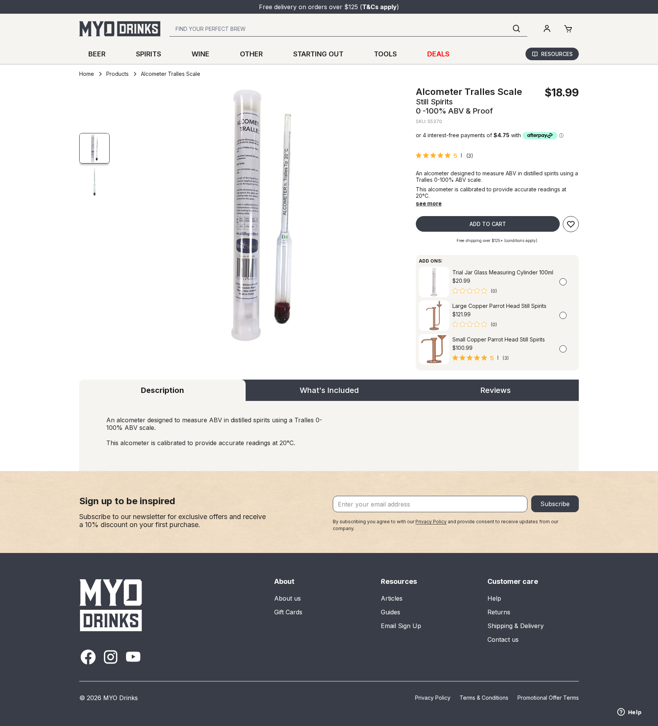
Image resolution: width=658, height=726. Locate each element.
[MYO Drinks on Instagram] (111, 657)
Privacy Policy (431, 521)
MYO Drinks (120, 698)
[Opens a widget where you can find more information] (629, 712)
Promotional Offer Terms (548, 697)
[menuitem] (547, 29)
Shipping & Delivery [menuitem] (515, 626)
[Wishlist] (571, 224)
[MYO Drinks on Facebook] (88, 657)
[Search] (516, 29)
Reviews (495, 390)
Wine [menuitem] (200, 54)
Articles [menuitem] (391, 598)
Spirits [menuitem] (148, 54)
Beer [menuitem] (96, 54)
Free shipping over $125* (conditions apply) (497, 240)
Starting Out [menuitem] (318, 54)
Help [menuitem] (494, 598)
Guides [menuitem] (390, 612)
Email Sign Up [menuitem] (401, 626)
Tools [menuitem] (385, 54)
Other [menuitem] (251, 54)
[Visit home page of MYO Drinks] (111, 605)
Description (162, 390)
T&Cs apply (379, 7)
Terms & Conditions (484, 697)
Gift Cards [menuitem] (288, 612)
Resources (557, 54)
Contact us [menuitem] (503, 639)
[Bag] (568, 29)
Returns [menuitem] (498, 612)
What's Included (329, 390)
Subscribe (555, 504)
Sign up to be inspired (127, 500)
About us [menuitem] (287, 598)
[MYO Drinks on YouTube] (133, 657)
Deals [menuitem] (438, 54)
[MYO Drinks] (119, 29)
